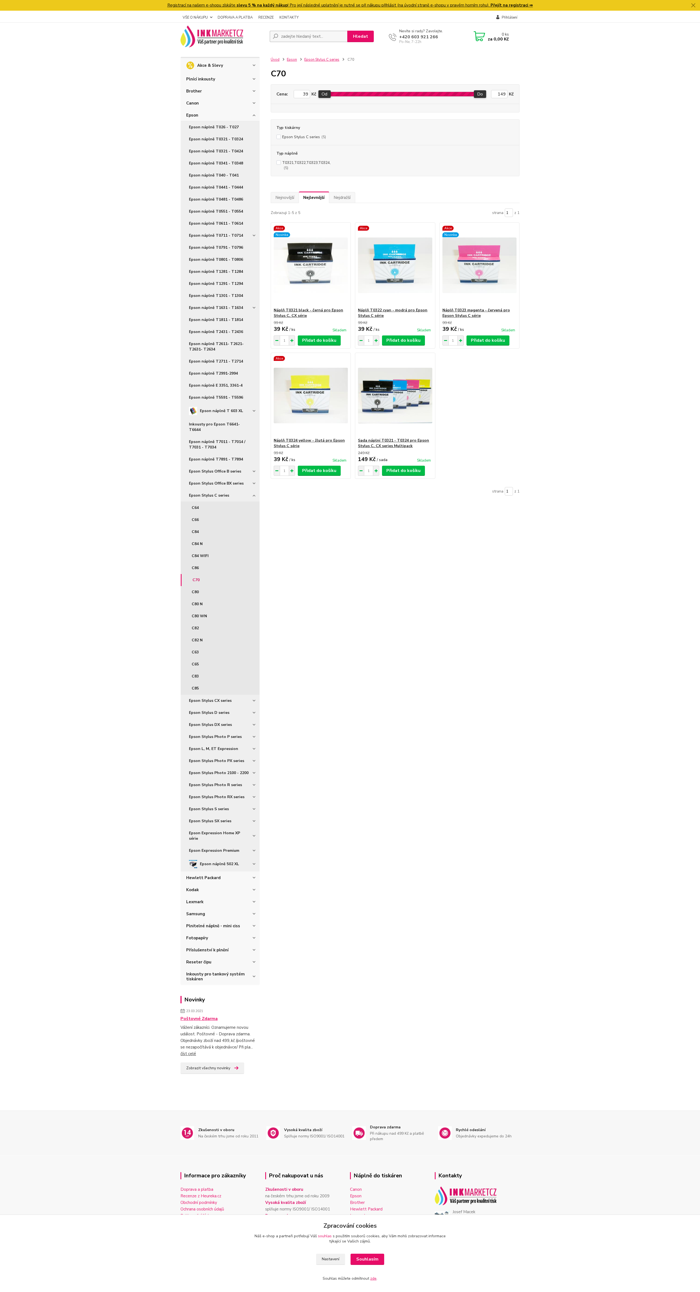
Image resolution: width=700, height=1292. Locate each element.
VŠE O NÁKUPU (195, 17)
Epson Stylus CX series (210, 700)
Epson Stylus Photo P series (215, 736)
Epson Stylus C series (209, 495)
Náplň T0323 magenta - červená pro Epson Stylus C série (476, 313)
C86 (195, 567)
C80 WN (199, 616)
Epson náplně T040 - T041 (214, 175)
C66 (195, 519)
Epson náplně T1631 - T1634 (216, 307)
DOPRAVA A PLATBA (235, 17)
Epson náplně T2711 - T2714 (216, 361)
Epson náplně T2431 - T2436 (216, 331)
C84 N (197, 543)
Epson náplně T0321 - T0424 (216, 151)
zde (373, 1278)
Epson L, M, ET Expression (213, 748)
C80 (195, 592)
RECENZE (266, 17)
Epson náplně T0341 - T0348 (216, 163)
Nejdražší (342, 197)
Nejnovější (284, 197)
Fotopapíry (197, 938)
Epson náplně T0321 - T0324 (216, 139)
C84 (195, 531)
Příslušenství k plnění (207, 950)
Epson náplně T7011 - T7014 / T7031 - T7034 (217, 444)
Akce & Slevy (210, 65)
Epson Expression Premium (214, 850)
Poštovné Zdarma (199, 1019)
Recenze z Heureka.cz (200, 1196)
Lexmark (194, 902)
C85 (195, 688)
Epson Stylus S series (209, 809)
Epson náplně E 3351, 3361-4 (216, 385)
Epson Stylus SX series (210, 821)
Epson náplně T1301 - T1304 (216, 295)
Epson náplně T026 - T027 (214, 127)
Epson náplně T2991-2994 (213, 373)
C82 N (197, 640)
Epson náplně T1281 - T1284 (216, 271)
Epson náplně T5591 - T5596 (216, 397)
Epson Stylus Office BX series (216, 483)
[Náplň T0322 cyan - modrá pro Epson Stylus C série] (395, 265)
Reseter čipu (198, 962)
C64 (195, 507)
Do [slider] (480, 94)
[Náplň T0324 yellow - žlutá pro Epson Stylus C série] (311, 395)
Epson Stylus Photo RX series (216, 796)
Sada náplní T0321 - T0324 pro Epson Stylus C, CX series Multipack (393, 443)
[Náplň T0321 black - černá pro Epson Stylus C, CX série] (311, 265)
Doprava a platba (196, 1189)
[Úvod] (222, 36)
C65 (195, 664)
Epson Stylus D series (209, 712)
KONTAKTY (289, 17)
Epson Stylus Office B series (215, 471)
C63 (195, 652)
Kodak (192, 890)
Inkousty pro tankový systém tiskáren (215, 976)
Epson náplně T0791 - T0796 (216, 247)
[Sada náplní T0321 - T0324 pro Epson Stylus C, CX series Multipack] (395, 395)
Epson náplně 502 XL (219, 864)
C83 (195, 676)
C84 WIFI (200, 555)
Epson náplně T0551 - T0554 (216, 211)
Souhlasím (367, 1259)
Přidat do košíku (319, 340)
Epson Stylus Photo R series (215, 784)
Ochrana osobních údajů (202, 1209)
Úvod (275, 59)
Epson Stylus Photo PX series (216, 760)
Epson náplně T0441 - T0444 (216, 187)
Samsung (195, 914)
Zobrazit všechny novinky (208, 1068)
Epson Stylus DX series (210, 724)
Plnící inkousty (200, 79)
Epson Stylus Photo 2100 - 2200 (219, 772)
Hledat (360, 36)
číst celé (188, 1053)
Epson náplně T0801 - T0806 (216, 259)
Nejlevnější (314, 197)
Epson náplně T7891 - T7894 (216, 459)
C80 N (197, 604)
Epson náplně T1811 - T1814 (216, 319)
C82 (195, 628)
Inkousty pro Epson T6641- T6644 (214, 427)
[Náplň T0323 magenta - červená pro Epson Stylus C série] (479, 265)
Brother (194, 91)
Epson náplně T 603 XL (221, 410)
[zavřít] (693, 5)
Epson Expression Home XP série (214, 835)
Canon (192, 103)
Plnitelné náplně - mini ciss (213, 926)
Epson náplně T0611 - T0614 (216, 223)
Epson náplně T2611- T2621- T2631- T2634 (216, 346)
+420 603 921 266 (418, 37)
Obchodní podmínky (198, 1202)
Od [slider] (324, 94)
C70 (196, 580)
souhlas (325, 1236)
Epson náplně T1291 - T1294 (216, 283)
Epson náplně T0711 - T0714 (216, 235)
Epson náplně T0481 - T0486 (216, 199)
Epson (192, 115)
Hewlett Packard (203, 877)
